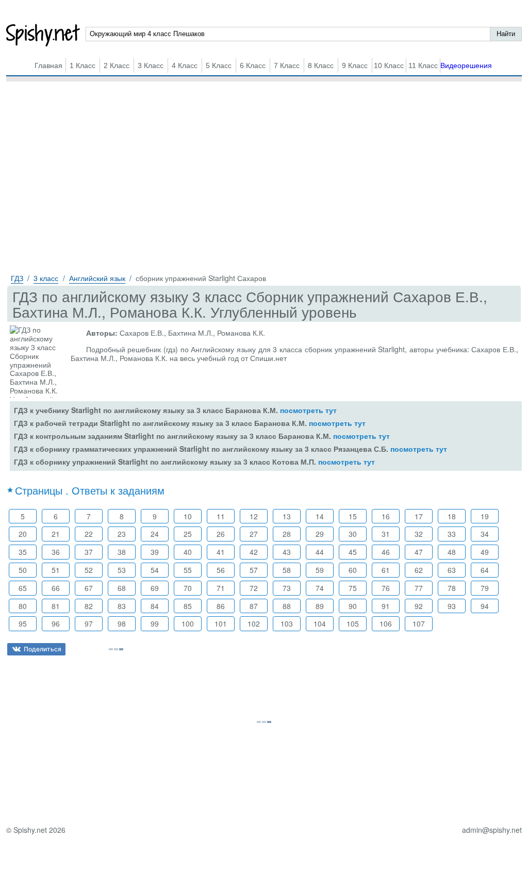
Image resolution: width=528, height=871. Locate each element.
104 (320, 623)
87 (254, 606)
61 (386, 570)
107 (418, 623)
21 (56, 534)
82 (89, 606)
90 (353, 606)
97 (89, 623)
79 (485, 588)
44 (320, 552)
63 (452, 570)
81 (56, 606)
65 (23, 588)
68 (122, 588)
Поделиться (42, 649)
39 (155, 552)
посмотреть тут (308, 410)
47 (419, 552)
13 (287, 516)
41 (221, 552)
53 (122, 570)
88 (287, 606)
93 (452, 606)
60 (353, 570)
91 (386, 606)
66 (56, 588)
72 (254, 588)
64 (485, 570)
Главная (48, 65)
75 (353, 588)
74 (320, 588)
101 (220, 623)
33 (452, 534)
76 (386, 588)
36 (56, 552)
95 (23, 623)
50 (23, 570)
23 (122, 534)
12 (254, 516)
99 (155, 623)
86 (221, 606)
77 (419, 588)
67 (89, 588)
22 (89, 534)
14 (320, 516)
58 (287, 570)
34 (485, 534)
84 (155, 606)
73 (287, 588)
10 (188, 516)
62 (419, 570)
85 (188, 606)
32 (419, 534)
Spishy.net (43, 35)
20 (23, 534)
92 (419, 606)
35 (23, 552)
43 (287, 552)
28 (287, 534)
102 (254, 623)
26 (221, 534)
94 (485, 606)
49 (485, 552)
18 (452, 516)
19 (485, 516)
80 (23, 606)
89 (320, 606)
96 (56, 623)
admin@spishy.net (492, 830)
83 (122, 606)
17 (419, 516)
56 (221, 570)
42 (254, 552)
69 (155, 588)
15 (353, 516)
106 (386, 623)
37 (89, 552)
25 (188, 534)
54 (155, 570)
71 (221, 588)
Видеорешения (466, 65)
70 (188, 588)
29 (320, 534)
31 (386, 534)
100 (188, 623)
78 (452, 588)
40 (188, 552)
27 (254, 534)
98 (122, 623)
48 (452, 552)
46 (386, 552)
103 (286, 623)
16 (386, 516)
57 (254, 570)
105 (352, 623)
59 (320, 570)
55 (188, 570)
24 (155, 534)
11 (221, 516)
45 (353, 552)
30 (353, 534)
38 (122, 552)
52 (89, 570)
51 (56, 570)
